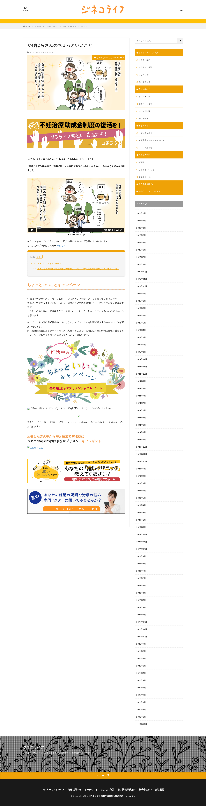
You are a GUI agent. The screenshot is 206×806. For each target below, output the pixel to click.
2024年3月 (141, 425)
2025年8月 (141, 301)
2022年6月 (141, 578)
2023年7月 (141, 483)
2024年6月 (141, 403)
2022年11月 (141, 541)
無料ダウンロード (146, 82)
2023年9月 (141, 468)
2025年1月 (141, 352)
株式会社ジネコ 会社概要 (150, 191)
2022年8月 (141, 563)
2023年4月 (141, 505)
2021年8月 (141, 651)
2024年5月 (141, 410)
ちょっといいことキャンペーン (46, 26)
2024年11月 (141, 366)
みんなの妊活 (144, 155)
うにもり (61, 245)
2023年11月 (141, 454)
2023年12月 (141, 447)
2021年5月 (141, 673)
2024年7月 (141, 396)
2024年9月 (141, 381)
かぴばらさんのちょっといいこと (75, 26)
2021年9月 (141, 644)
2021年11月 (141, 629)
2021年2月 (141, 695)
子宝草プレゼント (146, 177)
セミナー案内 (144, 60)
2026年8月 (141, 213)
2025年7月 (141, 308)
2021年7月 (141, 658)
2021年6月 (141, 666)
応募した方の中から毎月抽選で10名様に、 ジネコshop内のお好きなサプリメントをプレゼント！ (75, 270)
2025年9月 (141, 293)
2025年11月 (141, 279)
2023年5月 (141, 498)
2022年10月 (141, 549)
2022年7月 (141, 571)
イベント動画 (144, 111)
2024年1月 (141, 439)
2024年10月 (141, 374)
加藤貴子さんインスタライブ (151, 140)
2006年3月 (141, 717)
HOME (28, 26)
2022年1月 (141, 614)
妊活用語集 (143, 118)
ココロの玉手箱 (145, 147)
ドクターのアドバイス (148, 53)
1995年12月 (141, 724)
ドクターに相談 (145, 67)
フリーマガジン (145, 74)
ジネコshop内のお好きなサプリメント (54, 441)
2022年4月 (141, 593)
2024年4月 (141, 417)
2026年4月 (141, 242)
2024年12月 (141, 359)
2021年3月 (141, 687)
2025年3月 (141, 337)
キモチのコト (144, 125)
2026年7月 (141, 220)
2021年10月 (141, 636)
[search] (180, 41)
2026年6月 (141, 228)
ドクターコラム (145, 96)
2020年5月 (141, 709)
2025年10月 (141, 286)
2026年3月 (141, 250)
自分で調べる (144, 89)
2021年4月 (141, 680)
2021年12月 (141, 622)
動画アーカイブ (145, 104)
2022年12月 (141, 534)
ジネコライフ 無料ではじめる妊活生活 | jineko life (111, 796)
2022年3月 (141, 600)
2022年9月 (141, 556)
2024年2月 (141, 432)
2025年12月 (141, 271)
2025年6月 (141, 315)
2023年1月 (141, 527)
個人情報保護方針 (146, 184)
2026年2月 (141, 257)
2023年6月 (141, 490)
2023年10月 (141, 461)
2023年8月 (141, 476)
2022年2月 (141, 607)
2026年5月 (141, 235)
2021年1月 (141, 702)
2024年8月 (141, 388)
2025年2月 (141, 344)
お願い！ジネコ (145, 133)
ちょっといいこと (146, 169)
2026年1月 (141, 264)
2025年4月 (141, 330)
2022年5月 (141, 585)
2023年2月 (141, 520)
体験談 (141, 162)
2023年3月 (141, 512)
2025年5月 (141, 323)
